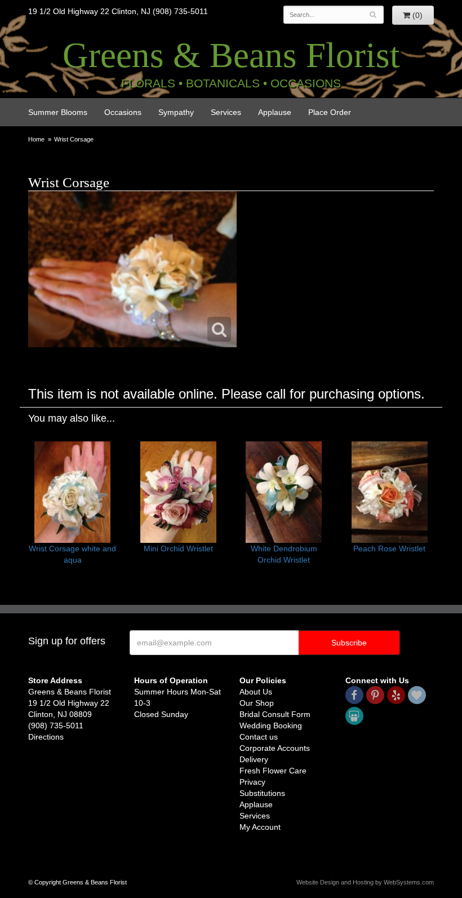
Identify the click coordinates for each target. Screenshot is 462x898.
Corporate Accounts (274, 748)
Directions (46, 736)
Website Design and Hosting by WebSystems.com (365, 882)
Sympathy (176, 112)
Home (36, 139)
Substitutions (262, 793)
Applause (274, 112)
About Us (255, 691)
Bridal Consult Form (274, 714)
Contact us (258, 736)
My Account (260, 826)
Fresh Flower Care (272, 770)
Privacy (252, 781)
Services (226, 112)
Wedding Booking (270, 725)
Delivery (253, 759)
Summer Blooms (57, 112)
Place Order (329, 112)
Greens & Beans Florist (231, 55)
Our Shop (256, 702)
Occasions (122, 112)
